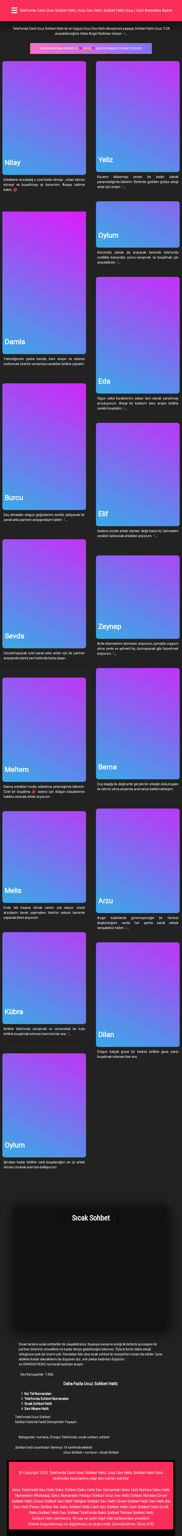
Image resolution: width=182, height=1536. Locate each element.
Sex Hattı (156, 1501)
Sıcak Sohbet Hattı (38, 1404)
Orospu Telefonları (63, 1437)
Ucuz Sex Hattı (117, 1495)
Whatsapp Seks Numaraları (56, 1495)
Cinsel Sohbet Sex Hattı (53, 1501)
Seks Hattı (86, 1490)
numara (42, 1437)
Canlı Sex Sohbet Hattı (109, 1507)
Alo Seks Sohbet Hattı (71, 1507)
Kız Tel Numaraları (37, 1394)
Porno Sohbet (41, 1507)
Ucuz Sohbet (72, 1452)
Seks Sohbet (66, 1490)
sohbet (104, 1437)
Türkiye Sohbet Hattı (136, 1512)
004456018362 (34, 1364)
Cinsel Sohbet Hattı (132, 1501)
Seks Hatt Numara (136, 1490)
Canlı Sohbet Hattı (143, 1507)
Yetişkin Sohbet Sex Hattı (94, 1501)
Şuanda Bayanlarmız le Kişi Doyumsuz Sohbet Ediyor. (91, 48)
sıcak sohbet (88, 1437)
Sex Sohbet (69, 1512)
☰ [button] (14, 10)
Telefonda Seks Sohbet (99, 1512)
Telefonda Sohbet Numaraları (46, 1399)
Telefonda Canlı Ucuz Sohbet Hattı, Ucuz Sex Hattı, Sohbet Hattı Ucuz (106, 1472)
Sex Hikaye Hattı (36, 1409)
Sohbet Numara (143, 1495)
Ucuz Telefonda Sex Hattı (33, 1490)
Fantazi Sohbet (91, 1495)
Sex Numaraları (108, 1490)
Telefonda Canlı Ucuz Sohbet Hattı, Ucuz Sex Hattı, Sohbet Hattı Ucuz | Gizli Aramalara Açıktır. (96, 10)
